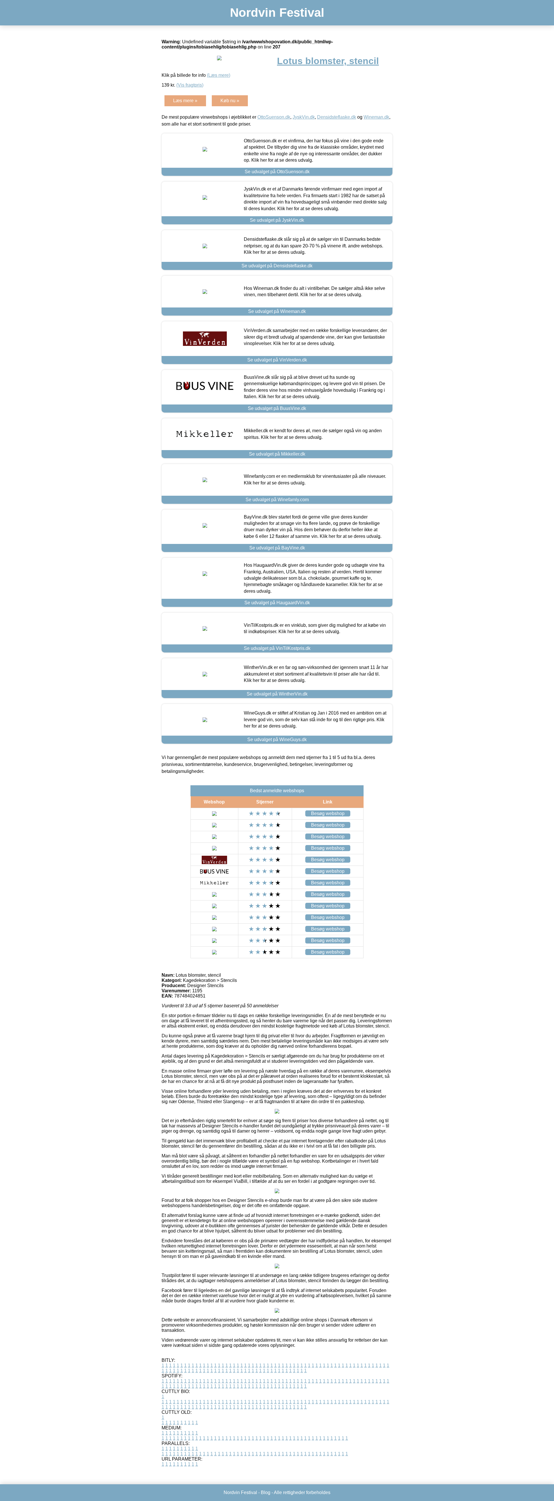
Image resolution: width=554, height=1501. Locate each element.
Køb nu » (229, 100)
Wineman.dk (376, 117)
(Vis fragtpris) (189, 85)
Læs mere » (185, 100)
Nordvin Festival (277, 12)
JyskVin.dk (304, 117)
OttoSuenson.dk (273, 117)
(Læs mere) (218, 75)
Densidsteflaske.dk (336, 117)
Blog (265, 1492)
